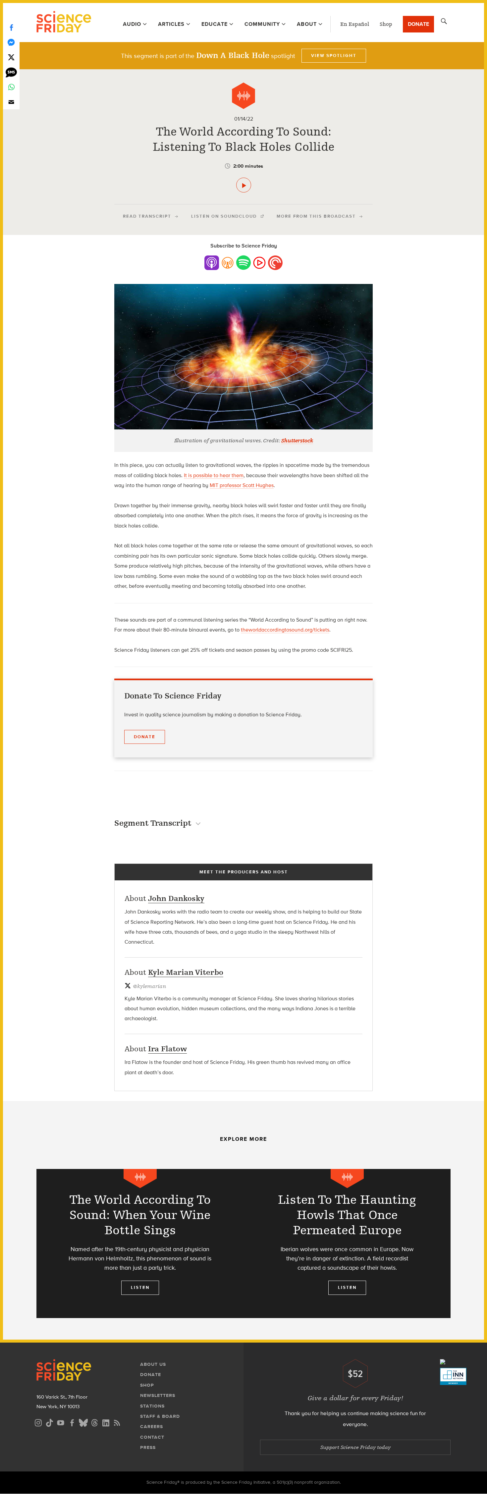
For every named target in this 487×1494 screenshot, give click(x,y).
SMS (11, 72)
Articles (171, 24)
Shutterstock (297, 441)
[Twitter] (11, 57)
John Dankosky (176, 898)
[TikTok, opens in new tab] (49, 1422)
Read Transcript (147, 216)
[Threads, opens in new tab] (94, 1422)
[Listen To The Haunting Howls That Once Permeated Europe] (347, 1243)
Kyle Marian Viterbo (185, 972)
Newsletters (157, 1395)
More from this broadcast (316, 216)
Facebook (11, 27)
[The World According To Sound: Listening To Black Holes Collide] (243, 185)
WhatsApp (11, 87)
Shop (386, 24)
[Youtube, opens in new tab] (61, 1422)
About (307, 24)
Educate (214, 24)
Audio (132, 24)
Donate (418, 24)
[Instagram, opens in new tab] (38, 1422)
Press (148, 1447)
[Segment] (243, 96)
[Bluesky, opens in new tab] (83, 1422)
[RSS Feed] (117, 1422)
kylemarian (149, 986)
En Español (354, 24)
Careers (151, 1426)
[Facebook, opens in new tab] (72, 1422)
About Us (153, 1364)
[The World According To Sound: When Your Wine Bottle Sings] (140, 1243)
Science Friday (63, 22)
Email (11, 101)
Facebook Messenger (11, 42)
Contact (152, 1437)
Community (262, 24)
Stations (152, 1406)
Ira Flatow (167, 1048)
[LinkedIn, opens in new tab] (106, 1422)
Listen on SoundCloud (224, 216)
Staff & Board (160, 1416)
